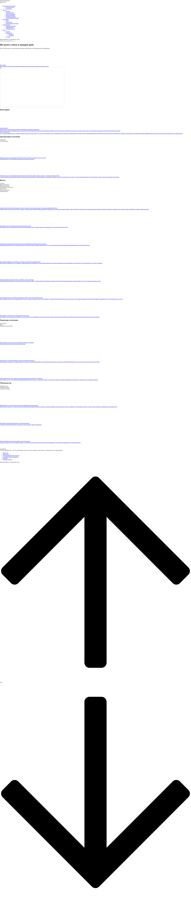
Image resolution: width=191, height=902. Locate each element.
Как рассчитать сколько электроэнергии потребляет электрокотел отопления (19, 129)
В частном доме (10, 7)
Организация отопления (9, 6)
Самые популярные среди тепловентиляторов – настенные (15, 442)
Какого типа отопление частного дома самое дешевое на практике (102, 177)
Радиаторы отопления (64, 130)
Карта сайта (6, 454)
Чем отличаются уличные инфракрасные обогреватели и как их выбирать (56, 406)
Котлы (4, 10)
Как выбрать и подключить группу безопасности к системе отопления (84, 263)
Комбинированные (11, 16)
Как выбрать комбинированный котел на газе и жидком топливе (45, 245)
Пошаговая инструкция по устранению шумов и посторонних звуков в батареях (44, 379)
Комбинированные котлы (51, 130)
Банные (8, 31)
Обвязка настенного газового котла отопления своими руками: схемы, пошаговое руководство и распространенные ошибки (69, 209)
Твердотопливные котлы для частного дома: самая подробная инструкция (74, 299)
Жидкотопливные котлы (38, 130)
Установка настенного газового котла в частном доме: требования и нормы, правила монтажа (125, 209)
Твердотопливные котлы (14, 130)
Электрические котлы (26, 130)
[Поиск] (14, 41)
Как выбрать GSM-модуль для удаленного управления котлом (16, 263)
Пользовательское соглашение (10, 457)
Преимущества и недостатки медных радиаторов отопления (84, 361)
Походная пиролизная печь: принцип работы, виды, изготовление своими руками (80, 281)
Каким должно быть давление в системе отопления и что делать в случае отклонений (63, 177)
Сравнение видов (10, 29)
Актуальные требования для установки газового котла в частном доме (18, 133)
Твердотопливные (10, 14)
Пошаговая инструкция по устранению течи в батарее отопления (81, 379)
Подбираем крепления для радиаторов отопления (12, 344)
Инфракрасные (10, 27)
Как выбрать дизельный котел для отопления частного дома (52, 227)
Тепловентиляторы (11, 26)
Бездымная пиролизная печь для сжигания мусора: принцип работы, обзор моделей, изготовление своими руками (29, 281)
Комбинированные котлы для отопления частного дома (14, 245)
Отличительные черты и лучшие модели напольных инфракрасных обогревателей (96, 406)
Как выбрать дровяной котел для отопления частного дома (107, 299)
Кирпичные (9, 33)
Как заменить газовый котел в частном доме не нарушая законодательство (81, 133)
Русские (8, 37)
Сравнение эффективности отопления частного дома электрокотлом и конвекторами (161, 133)
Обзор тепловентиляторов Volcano (39, 442)
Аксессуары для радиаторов (90, 130)
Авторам (5, 458)
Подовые (11, 35)
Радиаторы (6, 19)
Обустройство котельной (12, 18)
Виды (7, 20)
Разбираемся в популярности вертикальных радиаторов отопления (51, 361)
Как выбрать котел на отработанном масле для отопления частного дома (18, 227)
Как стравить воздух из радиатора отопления (11, 379)
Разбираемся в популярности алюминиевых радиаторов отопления (17, 361)
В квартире (9, 8)
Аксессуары (9, 22)
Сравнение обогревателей (104, 130)
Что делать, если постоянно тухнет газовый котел (48, 133)
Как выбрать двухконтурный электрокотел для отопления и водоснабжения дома (21, 317)
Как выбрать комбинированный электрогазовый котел (76, 245)
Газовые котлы (4, 130)
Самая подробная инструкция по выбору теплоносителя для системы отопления (20, 177)
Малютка (11, 34)
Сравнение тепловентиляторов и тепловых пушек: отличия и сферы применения (20, 424)
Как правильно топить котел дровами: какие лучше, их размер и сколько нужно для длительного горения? (27, 299)
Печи (4, 30)
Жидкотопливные (10, 15)
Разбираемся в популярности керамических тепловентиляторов (64, 442)
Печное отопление (115, 130)
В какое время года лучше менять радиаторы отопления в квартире (17, 159)
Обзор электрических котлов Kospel (90, 317)
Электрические (10, 12)
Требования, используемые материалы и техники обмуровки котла (49, 263)
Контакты (5, 453)
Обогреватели (6, 24)
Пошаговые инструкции (12, 23)
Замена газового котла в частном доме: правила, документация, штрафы (18, 209)
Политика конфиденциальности (11, 455)
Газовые (8, 11)
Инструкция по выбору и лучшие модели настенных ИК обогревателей (18, 406)
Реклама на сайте (7, 459)
